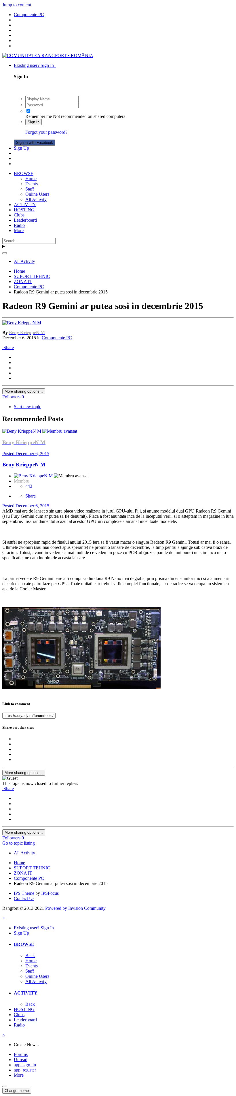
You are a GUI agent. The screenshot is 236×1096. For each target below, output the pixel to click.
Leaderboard (25, 220)
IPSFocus (50, 893)
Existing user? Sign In (35, 65)
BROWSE (23, 173)
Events (31, 183)
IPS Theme (24, 893)
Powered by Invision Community (75, 908)
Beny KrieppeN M (23, 465)
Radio (19, 225)
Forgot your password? (46, 132)
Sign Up (21, 148)
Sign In (33, 122)
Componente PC (57, 337)
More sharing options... (24, 391)
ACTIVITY (25, 204)
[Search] (4, 253)
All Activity (36, 199)
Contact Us (24, 898)
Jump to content (16, 4)
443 (28, 486)
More (19, 230)
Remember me (38, 116)
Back (30, 955)
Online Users (37, 194)
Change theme (17, 1091)
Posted (25, 453)
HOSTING (24, 209)
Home (31, 178)
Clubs (19, 214)
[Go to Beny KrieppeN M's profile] (21, 322)
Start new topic (27, 406)
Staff (29, 189)
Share (8, 347)
